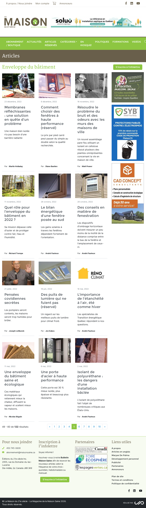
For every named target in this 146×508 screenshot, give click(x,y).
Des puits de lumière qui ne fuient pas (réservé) (53, 300)
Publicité (116, 462)
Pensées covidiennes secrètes (15, 298)
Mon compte (42, 3)
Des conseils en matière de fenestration (91, 211)
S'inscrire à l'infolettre (128, 67)
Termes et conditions (122, 480)
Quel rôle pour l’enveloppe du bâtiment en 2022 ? (17, 213)
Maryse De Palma (120, 455)
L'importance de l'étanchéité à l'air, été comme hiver (90, 300)
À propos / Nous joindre (19, 3)
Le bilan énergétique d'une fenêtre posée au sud (53, 213)
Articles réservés (51, 43)
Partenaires (117, 466)
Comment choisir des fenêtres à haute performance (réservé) (52, 117)
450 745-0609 (13, 448)
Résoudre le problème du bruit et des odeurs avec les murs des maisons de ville (91, 119)
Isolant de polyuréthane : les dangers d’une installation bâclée (90, 382)
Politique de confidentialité (125, 483)
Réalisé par (128, 503)
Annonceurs (118, 469)
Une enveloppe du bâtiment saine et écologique (17, 378)
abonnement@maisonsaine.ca (20, 452)
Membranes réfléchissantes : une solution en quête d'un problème (17, 115)
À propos (116, 448)
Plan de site (117, 476)
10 (99, 426)
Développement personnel (125, 459)
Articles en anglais (121, 451)
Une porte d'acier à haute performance (54, 376)
